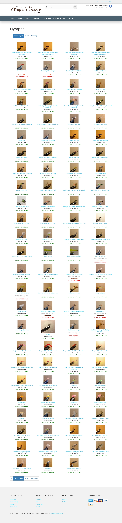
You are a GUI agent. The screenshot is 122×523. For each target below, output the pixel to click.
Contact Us (13, 499)
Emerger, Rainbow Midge (100, 223)
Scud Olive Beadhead (100, 386)
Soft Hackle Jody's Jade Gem (100, 435)
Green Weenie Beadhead (74, 256)
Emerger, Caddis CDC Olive (100, 206)
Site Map (64, 502)
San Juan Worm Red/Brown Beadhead (74, 351)
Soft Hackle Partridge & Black (74, 451)
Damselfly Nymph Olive (22, 206)
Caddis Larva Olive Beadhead (21, 106)
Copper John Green (21, 157)
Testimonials (47, 18)
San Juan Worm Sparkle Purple (48, 367)
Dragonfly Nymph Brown (48, 206)
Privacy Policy (39, 504)
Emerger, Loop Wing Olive (47, 223)
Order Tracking (14, 502)
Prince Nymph (100, 311)
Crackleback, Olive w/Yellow (74, 173)
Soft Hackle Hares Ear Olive (22, 435)
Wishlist (12, 504)
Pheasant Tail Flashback (48, 311)
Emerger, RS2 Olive (47, 239)
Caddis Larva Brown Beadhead (22, 89)
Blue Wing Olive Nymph (48, 71)
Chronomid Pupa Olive (100, 124)
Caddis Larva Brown (100, 71)
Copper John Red (74, 157)
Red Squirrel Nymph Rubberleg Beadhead (100, 331)
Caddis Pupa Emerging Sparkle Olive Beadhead (48, 106)
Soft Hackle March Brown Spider (48, 451)
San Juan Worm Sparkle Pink (100, 351)
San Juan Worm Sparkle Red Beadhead (22, 386)
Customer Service (58, 18)
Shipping (38, 499)
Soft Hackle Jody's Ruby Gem (21, 451)
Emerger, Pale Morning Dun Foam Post (74, 223)
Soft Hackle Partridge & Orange (22, 468)
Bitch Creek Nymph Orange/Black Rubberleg (22, 53)
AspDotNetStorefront (57, 513)
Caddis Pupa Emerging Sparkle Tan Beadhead (74, 106)
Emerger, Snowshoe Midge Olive (100, 239)
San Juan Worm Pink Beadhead (22, 351)
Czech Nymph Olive (21, 190)
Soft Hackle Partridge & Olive (100, 451)
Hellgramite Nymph (74, 293)
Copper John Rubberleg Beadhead (22, 173)
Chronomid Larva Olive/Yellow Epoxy (48, 124)
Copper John (21, 140)
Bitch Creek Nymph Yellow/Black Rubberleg (74, 53)
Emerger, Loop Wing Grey (21, 223)
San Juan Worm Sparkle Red (100, 367)
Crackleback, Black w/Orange (48, 173)
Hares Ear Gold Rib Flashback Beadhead (100, 274)
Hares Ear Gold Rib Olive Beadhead (48, 293)
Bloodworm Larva (22, 71)
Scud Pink (74, 402)
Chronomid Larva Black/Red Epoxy (22, 124)
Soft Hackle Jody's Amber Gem (74, 435)
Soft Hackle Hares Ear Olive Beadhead (48, 435)
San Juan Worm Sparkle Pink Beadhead (22, 367)
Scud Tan (21, 419)
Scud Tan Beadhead (48, 419)
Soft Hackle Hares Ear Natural (100, 419)
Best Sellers (36, 18)
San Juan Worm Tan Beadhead (48, 386)
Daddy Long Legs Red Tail (48, 190)
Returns (38, 502)
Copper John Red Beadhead (100, 157)
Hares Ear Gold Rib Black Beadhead (48, 274)
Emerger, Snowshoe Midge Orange (22, 256)
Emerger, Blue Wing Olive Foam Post (74, 206)
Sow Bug (48, 468)
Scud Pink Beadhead (100, 402)
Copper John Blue (74, 140)
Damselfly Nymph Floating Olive (100, 190)
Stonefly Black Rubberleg (74, 468)
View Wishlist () (107, 2)
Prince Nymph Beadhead (22, 330)
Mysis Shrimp (22, 311)
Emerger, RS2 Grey (21, 239)
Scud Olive (74, 386)
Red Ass (48, 334)
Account (96, 2)
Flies (12, 18)
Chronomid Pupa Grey (74, 124)
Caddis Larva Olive (100, 89)
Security (38, 507)
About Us (71, 18)
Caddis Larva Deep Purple (47, 89)
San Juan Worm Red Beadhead (48, 351)
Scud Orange (22, 402)
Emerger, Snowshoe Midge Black (74, 239)
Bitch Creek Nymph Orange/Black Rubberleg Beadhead (48, 53)
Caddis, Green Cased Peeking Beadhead (100, 106)
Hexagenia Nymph (100, 293)
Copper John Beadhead (48, 140)
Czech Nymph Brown (100, 173)
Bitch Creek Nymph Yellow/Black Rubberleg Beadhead (100, 53)
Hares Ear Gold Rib (100, 256)
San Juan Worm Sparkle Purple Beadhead (74, 368)
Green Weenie (48, 256)
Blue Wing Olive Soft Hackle (74, 71)
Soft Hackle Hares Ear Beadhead (74, 419)
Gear (19, 18)
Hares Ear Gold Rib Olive (22, 293)
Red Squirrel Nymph (74, 330)
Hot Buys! (27, 18)
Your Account (13, 507)
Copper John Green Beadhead (48, 157)
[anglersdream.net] (26, 9)
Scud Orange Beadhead (48, 402)
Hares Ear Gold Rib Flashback (74, 274)
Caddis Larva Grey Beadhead (74, 89)
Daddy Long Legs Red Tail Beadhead (74, 190)
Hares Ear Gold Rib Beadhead (21, 274)
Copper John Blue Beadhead (100, 140)
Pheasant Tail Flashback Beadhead (74, 311)
